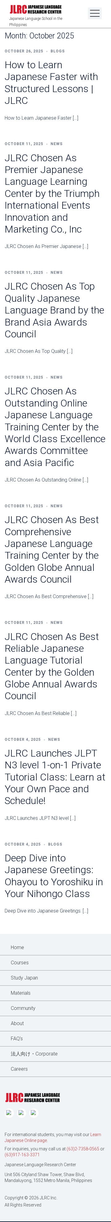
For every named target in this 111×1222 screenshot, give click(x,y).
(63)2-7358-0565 (83, 1148)
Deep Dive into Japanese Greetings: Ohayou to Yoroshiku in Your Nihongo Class (54, 876)
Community (23, 1008)
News (57, 144)
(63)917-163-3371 (22, 1154)
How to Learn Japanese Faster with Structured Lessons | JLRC (51, 82)
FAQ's (17, 1039)
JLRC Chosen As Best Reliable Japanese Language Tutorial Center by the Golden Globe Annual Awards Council (52, 666)
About (17, 1023)
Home (17, 947)
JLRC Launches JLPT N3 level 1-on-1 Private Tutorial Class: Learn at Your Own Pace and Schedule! (55, 777)
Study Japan (24, 978)
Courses (20, 963)
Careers (19, 1069)
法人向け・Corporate (34, 1054)
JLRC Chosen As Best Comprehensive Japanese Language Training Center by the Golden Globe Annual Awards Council (52, 549)
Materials (21, 993)
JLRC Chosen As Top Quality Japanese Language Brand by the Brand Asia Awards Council (54, 310)
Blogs (58, 51)
